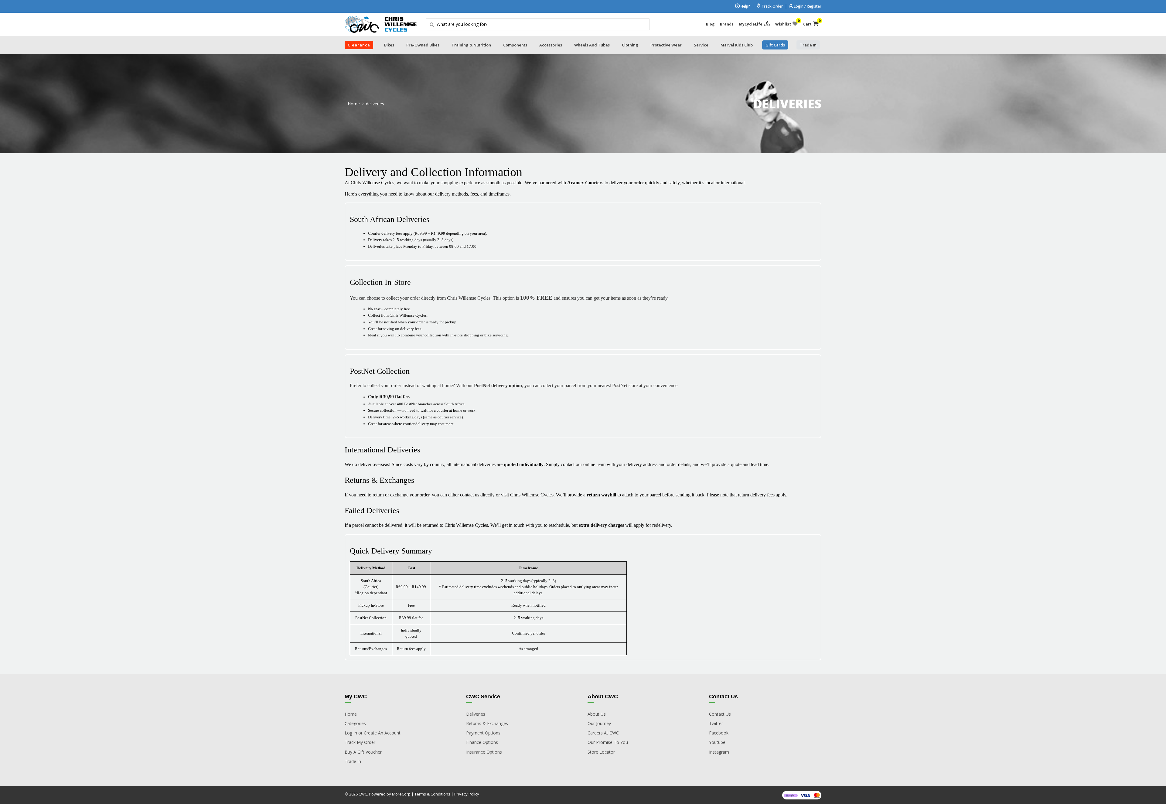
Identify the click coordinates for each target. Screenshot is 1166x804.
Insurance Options (484, 752)
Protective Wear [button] (666, 45)
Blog (710, 24)
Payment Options (483, 733)
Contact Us (720, 714)
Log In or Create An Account (373, 733)
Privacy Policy (466, 794)
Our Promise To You (608, 742)
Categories (355, 723)
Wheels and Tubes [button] (592, 45)
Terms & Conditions (432, 794)
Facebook (718, 733)
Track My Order (360, 742)
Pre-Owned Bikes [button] (422, 45)
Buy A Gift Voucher (363, 752)
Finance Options (482, 742)
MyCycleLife (750, 24)
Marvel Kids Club (737, 45)
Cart (811, 23)
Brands (727, 24)
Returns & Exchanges (487, 723)
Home (354, 104)
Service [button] (701, 45)
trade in (808, 45)
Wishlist (786, 23)
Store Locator (601, 752)
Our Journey (599, 723)
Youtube (717, 742)
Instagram (719, 752)
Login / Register (807, 6)
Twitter (716, 723)
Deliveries (475, 714)
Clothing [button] (630, 45)
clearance (359, 45)
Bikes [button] (389, 45)
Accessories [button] (550, 45)
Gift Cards (775, 45)
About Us (597, 714)
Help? (745, 6)
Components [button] (515, 45)
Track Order (772, 6)
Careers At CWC (603, 733)
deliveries (375, 104)
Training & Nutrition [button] (471, 45)
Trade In (353, 761)
